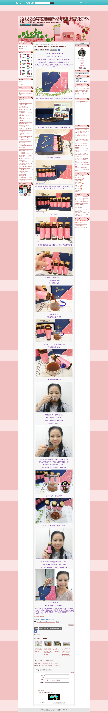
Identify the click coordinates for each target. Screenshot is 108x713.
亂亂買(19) (77, 182)
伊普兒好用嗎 (80, 94)
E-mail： (43, 677)
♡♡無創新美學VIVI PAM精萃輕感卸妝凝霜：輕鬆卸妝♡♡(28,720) (25, 179)
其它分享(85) (78, 187)
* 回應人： (42, 675)
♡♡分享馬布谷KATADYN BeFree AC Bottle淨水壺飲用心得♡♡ (81, 145)
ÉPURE (82, 91)
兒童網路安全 (54, 709)
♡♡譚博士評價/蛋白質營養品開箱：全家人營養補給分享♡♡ (82, 140)
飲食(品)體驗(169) (79, 179)
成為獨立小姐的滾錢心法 (81, 227)
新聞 (81, 2)
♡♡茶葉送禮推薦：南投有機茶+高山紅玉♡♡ (56, 650)
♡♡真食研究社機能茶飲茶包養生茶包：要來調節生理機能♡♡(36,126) (26, 158)
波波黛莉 (21, 84)
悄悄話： (43, 679)
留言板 (82, 62)
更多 (77, 191)
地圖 (82, 63)
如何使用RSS (84, 101)
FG (20, 83)
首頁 (20, 41)
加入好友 (82, 65)
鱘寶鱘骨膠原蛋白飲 (40, 616)
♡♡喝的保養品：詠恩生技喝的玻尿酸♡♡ (38, 650)
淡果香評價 (82, 88)
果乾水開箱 (82, 90)
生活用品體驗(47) (79, 177)
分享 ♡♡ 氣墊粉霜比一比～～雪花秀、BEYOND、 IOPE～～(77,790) (26, 109)
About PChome (61, 709)
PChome (87, 2)
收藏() (49, 669)
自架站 (20, 81)
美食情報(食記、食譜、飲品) (45, 662)
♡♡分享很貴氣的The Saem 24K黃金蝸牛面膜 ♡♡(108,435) (25, 104)
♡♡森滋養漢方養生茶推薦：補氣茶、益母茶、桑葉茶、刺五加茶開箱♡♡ (82, 150)
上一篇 (52, 44)
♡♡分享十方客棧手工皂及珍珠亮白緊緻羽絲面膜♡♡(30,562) (26, 171)
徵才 (67, 709)
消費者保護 (48, 709)
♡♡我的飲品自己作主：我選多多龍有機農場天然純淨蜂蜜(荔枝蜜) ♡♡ (48, 651)
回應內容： (42, 682)
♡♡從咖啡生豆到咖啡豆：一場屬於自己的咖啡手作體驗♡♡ (82, 214)
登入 (92, 2)
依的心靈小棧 (24, 18)
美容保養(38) (78, 180)
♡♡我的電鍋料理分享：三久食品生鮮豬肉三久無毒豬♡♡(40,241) (26, 150)
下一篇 (55, 44)
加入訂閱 (78, 102)
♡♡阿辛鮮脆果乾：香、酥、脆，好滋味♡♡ (49, 663)
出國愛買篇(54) (78, 185)
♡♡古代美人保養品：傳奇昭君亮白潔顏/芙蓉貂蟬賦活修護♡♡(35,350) (26, 163)
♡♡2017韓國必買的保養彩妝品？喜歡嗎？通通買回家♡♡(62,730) (25, 130)
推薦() (43, 669)
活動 (23, 41)
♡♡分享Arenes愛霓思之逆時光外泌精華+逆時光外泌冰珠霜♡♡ (81, 160)
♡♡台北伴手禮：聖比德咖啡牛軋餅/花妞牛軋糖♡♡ (51, 665)
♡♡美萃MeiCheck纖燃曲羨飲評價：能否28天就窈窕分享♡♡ (82, 164)
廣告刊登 (43, 709)
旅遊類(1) (78, 188)
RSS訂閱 (78, 101)
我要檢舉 (71, 625)
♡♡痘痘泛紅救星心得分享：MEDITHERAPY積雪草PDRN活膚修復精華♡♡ (82, 155)
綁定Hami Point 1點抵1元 (81, 224)
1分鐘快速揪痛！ (79, 225)
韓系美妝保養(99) (79, 183)
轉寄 (52, 660)
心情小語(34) (78, 190)
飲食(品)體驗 (58, 662)
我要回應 (72, 672)
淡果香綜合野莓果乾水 (80, 87)
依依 (38, 634)
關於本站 (82, 60)
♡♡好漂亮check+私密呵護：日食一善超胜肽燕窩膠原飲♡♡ (82, 169)
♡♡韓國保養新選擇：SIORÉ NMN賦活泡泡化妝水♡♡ (81, 136)
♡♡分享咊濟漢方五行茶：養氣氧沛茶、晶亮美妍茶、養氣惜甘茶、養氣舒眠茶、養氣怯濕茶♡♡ (66, 652)
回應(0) (37, 670)
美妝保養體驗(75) (79, 175)
